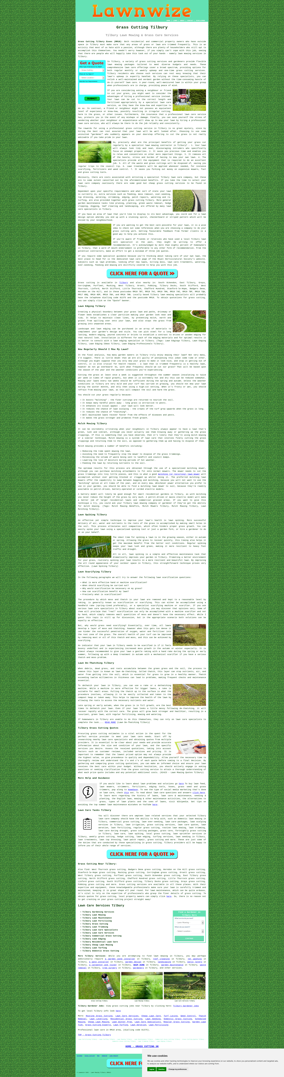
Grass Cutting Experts (98, 1025)
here (181, 784)
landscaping (164, 962)
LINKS (175, 21)
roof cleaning (161, 959)
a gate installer (99, 962)
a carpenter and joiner (103, 965)
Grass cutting (86, 283)
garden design (133, 962)
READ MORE (110, 722)
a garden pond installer (120, 959)
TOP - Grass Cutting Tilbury (94, 1035)
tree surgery (109, 968)
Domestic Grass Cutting (178, 1019)
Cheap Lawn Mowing (98, 1022)
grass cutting (197, 298)
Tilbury (123, 283)
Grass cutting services (133, 884)
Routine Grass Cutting (99, 1016)
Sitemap (79, 1056)
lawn (128, 560)
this (126, 793)
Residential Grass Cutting (126, 1019)
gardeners (138, 968)
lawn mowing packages (120, 64)
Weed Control (188, 1016)
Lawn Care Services (126, 1016)
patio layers (194, 962)
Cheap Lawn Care (151, 1016)
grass (146, 540)
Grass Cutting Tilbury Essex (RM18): (100, 41)
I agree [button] (151, 1069)
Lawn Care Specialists (148, 1022)
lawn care (137, 736)
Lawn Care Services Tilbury (101, 905)
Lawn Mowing (113, 1056)
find (86, 869)
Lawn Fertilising (158, 1025)
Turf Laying (171, 1016)
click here (199, 793)
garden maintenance (172, 965)
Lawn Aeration (138, 1025)
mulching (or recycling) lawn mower (179, 474)
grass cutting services (161, 825)
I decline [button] (161, 1069)
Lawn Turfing (120, 1025)
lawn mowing (167, 295)
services (177, 968)
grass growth (186, 526)
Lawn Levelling (98, 1019)
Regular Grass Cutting (177, 1022)
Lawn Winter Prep (122, 1022)
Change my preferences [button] (178, 1069)
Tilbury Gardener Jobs (186, 1006)
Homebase (133, 790)
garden (156, 79)
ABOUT (182, 21)
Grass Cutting (90, 1056)
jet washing (195, 959)
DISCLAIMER (200, 21)
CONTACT (190, 21)
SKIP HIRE (139, 965)
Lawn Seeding (153, 1019)
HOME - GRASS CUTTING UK (142, 1046)
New (98, 1056)
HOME (168, 21)
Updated (104, 1056)
